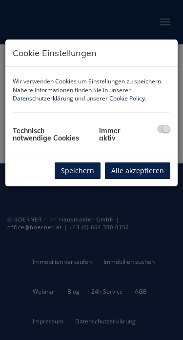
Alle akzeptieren (137, 170)
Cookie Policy (127, 98)
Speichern (77, 170)
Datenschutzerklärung (43, 98)
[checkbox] (163, 129)
